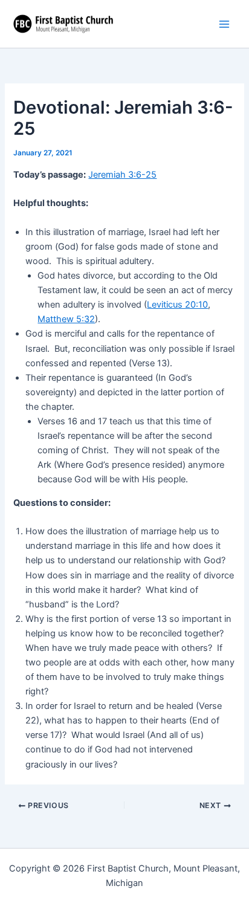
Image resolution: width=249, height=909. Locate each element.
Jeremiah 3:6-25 (122, 174)
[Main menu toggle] (224, 24)
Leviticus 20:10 (177, 304)
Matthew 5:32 (66, 319)
